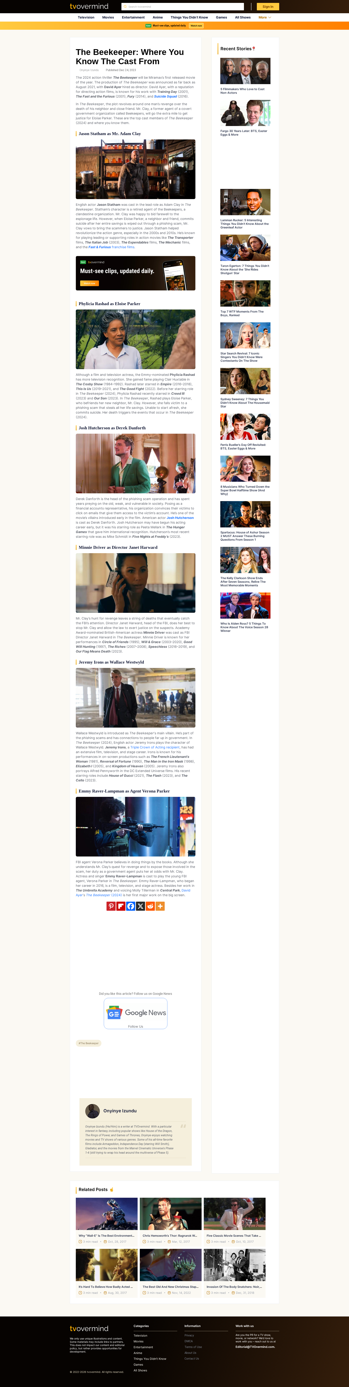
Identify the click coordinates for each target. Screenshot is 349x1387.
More (263, 17)
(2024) (104, 895)
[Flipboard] (120, 906)
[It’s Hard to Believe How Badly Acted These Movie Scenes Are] (107, 1265)
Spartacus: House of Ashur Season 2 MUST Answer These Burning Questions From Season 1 (244, 536)
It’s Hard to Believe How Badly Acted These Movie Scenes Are (122, 1287)
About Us (190, 1353)
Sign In (268, 7)
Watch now (196, 25)
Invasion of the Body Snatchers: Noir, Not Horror (241, 1287)
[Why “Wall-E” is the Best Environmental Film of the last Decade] (107, 1214)
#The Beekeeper (89, 1043)
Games (221, 17)
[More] (160, 906)
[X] (140, 906)
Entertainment (133, 17)
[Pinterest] (111, 906)
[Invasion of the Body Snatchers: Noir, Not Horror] (235, 1265)
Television (86, 17)
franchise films (111, 247)
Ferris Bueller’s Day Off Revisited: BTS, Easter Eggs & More (243, 446)
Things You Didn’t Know (189, 17)
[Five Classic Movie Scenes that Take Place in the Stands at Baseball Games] (235, 1214)
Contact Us (191, 1358)
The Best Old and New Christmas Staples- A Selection (180, 1287)
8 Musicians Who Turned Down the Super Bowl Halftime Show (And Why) (245, 490)
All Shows (243, 17)
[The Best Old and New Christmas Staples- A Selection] (171, 1265)
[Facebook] (130, 906)
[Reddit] (150, 906)
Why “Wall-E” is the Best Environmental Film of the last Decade (124, 1235)
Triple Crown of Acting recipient (155, 747)
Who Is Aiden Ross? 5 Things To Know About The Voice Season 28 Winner (244, 627)
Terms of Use (193, 1347)
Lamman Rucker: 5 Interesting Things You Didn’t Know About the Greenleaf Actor (244, 223)
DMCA (188, 1341)
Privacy (189, 1335)
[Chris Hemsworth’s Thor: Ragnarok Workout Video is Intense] (171, 1214)
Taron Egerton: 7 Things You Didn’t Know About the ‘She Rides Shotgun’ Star (244, 269)
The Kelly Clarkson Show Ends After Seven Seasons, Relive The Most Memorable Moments (243, 581)
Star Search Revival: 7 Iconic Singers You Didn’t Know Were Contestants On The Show (241, 357)
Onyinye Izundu (89, 70)
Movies (108, 17)
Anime (158, 17)
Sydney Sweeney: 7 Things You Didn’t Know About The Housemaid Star (245, 402)
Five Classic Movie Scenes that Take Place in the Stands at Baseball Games (260, 1235)
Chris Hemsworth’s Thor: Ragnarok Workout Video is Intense (185, 1235)
